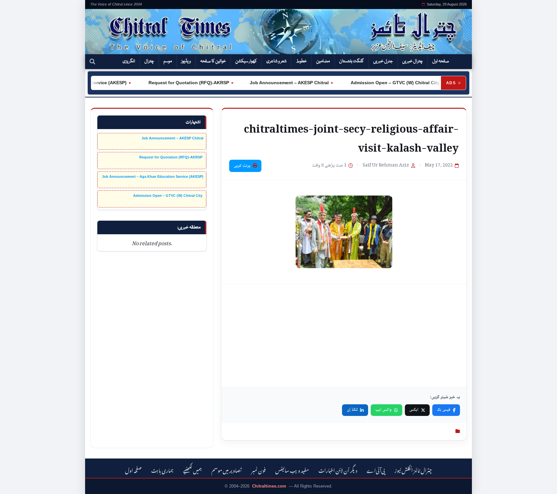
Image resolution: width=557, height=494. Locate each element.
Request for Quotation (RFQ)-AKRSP (181, 82)
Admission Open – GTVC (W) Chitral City (387, 82)
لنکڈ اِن (352, 409)
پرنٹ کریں (242, 165)
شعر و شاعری (276, 61)
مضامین (323, 61)
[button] (92, 61)
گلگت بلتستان (351, 61)
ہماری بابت (162, 470)
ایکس (413, 409)
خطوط (301, 61)
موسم (167, 61)
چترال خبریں (412, 61)
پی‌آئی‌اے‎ (376, 470)
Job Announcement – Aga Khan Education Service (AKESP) (152, 176)
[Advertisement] (344, 335)
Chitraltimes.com (269, 486)
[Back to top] (14, 484)
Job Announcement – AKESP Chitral (282, 82)
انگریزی (128, 61)
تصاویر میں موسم (226, 470)
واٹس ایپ (383, 409)
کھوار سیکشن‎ (246, 61)
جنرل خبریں (383, 61)
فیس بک (443, 409)
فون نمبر (258, 470)
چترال (149, 61)
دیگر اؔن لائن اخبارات (337, 470)
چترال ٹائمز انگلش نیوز (413, 470)
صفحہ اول (440, 61)
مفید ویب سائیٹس (292, 470)
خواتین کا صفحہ (213, 61)
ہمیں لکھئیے (192, 470)
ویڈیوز (186, 61)
